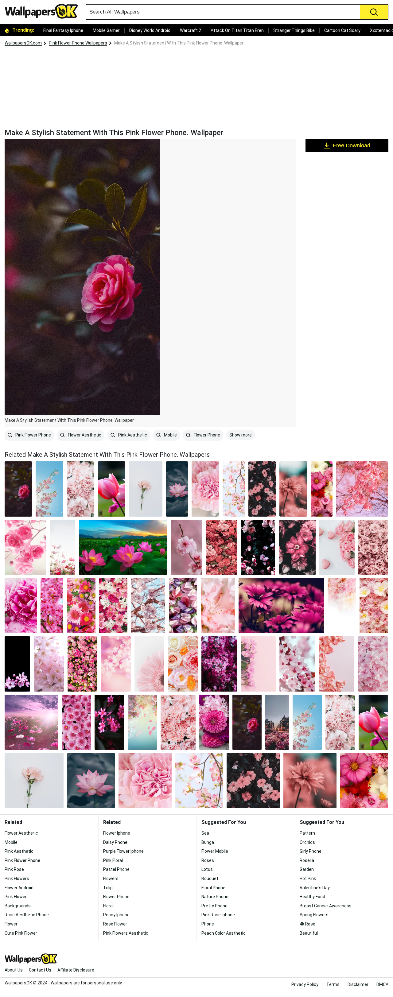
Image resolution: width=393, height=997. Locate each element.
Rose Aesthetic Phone (27, 914)
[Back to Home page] (44, 11)
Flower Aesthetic (84, 435)
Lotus (207, 869)
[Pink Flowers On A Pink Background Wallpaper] (116, 664)
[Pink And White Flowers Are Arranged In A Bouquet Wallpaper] (113, 605)
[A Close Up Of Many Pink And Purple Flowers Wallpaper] (81, 605)
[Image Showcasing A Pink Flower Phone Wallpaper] (258, 547)
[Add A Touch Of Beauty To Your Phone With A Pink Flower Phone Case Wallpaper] (218, 605)
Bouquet (209, 878)
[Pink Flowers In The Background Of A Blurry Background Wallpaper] (293, 489)
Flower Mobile (214, 851)
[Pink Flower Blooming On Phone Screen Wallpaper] (62, 547)
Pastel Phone (116, 869)
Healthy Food (312, 896)
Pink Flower (16, 896)
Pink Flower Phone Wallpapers (78, 43)
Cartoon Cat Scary (342, 30)
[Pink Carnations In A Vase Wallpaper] (205, 489)
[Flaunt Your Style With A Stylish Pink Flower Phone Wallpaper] (49, 664)
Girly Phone (310, 851)
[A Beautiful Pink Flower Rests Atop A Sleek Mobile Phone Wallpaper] (109, 722)
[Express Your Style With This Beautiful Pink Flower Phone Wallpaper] (213, 722)
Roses (207, 860)
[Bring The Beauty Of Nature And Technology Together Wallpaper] (258, 664)
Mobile (170, 435)
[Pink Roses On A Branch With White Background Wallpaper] (25, 547)
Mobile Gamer (106, 30)
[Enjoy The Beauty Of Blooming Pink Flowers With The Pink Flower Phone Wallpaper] (123, 547)
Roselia (307, 860)
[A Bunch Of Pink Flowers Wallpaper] (374, 605)
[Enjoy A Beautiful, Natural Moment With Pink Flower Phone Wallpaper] (281, 605)
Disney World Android (149, 30)
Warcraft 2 (190, 30)
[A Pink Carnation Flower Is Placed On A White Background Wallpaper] (145, 489)
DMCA (382, 984)
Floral (108, 905)
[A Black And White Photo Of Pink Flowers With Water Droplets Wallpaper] (297, 547)
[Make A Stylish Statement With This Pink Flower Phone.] (18, 489)
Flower (11, 923)
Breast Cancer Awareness (326, 905)
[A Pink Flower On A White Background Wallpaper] (149, 664)
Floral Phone (213, 887)
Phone (207, 923)
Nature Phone (214, 896)
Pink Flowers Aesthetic (125, 933)
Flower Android (19, 887)
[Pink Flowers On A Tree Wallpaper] (219, 664)
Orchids (307, 842)
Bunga (207, 842)
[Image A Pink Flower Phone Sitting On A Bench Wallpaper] (262, 489)
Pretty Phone (214, 905)
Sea (205, 833)
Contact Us (40, 970)
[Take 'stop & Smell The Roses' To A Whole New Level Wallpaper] (52, 605)
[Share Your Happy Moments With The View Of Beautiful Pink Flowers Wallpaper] (362, 489)
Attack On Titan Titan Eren (237, 30)
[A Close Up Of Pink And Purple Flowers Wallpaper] (183, 605)
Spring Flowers (314, 914)
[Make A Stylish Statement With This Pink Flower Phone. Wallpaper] (247, 722)
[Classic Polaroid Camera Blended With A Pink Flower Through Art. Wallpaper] (177, 489)
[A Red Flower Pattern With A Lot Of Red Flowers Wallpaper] (221, 547)
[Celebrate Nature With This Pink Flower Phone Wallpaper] (322, 489)
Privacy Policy (304, 984)
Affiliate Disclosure (75, 970)
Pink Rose (14, 869)
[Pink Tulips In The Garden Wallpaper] (111, 489)
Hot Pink (308, 878)
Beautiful (309, 933)
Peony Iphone (116, 914)
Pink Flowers (17, 878)
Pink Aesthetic (132, 435)
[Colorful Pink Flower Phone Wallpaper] (148, 605)
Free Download (351, 145)
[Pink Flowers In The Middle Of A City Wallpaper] (277, 722)
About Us (14, 970)
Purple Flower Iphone (123, 851)
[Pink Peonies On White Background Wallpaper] (342, 605)
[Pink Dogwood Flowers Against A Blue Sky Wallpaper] (233, 489)
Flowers (111, 878)
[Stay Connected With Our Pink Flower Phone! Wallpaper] (31, 722)
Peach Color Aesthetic (223, 933)
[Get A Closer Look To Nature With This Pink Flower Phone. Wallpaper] (178, 722)
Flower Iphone (116, 833)
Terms (333, 984)
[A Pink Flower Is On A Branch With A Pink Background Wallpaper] (186, 547)
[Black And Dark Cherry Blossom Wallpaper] (17, 664)
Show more (240, 435)
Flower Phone (206, 435)
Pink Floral (113, 860)
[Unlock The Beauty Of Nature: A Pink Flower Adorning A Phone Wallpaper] (21, 605)
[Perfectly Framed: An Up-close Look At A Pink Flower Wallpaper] (76, 722)
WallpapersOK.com (23, 43)
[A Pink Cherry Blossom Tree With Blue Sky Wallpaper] (49, 489)
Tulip (108, 887)
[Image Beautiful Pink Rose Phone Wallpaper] (80, 489)
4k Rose (307, 923)
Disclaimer (358, 984)
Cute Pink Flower (21, 933)
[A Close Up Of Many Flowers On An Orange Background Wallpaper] (183, 664)
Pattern (307, 833)
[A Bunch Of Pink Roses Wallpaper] (82, 664)
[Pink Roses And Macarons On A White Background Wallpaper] (337, 547)
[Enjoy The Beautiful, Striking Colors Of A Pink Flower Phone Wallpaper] (297, 664)
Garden (307, 869)
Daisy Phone (115, 842)
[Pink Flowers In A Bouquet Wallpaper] (373, 664)
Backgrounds (18, 905)
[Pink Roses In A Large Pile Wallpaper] (373, 547)
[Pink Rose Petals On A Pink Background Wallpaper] (336, 664)
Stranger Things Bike (294, 30)
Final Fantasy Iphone (63, 30)
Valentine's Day (315, 887)
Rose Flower (115, 923)
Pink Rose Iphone (218, 914)
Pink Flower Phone (32, 435)
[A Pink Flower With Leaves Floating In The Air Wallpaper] (142, 722)
